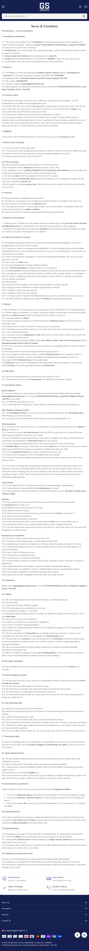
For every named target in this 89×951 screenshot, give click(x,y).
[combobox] (44, 16)
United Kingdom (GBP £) (15, 931)
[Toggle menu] (3, 6)
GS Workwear (13, 943)
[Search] (84, 16)
